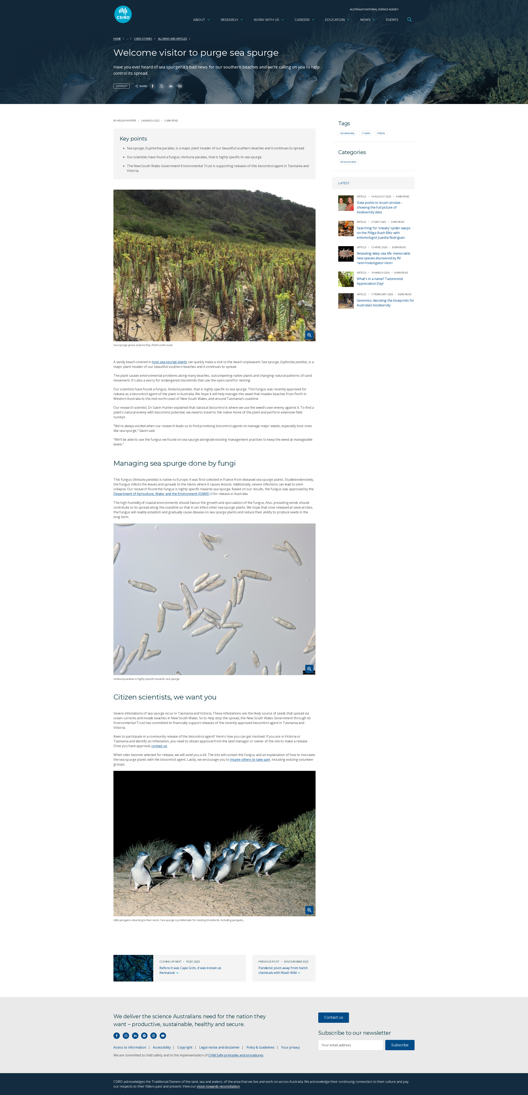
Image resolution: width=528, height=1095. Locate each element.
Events (392, 20)
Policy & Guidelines (260, 1047)
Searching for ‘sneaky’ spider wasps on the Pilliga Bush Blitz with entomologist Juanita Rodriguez (383, 233)
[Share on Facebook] (152, 86)
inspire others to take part (250, 759)
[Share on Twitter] (161, 86)
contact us (159, 746)
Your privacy (290, 1047)
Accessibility (162, 1047)
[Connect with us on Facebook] (116, 1035)
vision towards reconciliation (218, 1086)
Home (117, 38)
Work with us (266, 20)
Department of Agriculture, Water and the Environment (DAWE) (161, 493)
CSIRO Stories (143, 38)
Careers (302, 20)
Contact (121, 85)
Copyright (184, 1047)
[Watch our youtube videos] (163, 1035)
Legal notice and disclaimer (219, 1047)
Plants (381, 133)
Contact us (333, 1017)
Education (335, 20)
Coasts (366, 133)
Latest (344, 183)
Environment (348, 161)
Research (229, 20)
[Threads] (153, 1035)
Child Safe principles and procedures (235, 1055)
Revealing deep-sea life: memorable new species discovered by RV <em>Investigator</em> (383, 258)
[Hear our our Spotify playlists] (144, 1035)
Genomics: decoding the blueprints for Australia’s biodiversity (385, 302)
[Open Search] (409, 19)
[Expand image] (214, 265)
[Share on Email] (180, 86)
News (365, 20)
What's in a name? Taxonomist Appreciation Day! (380, 281)
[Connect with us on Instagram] (126, 1035)
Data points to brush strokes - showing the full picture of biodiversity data (380, 207)
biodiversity (347, 133)
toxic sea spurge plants (169, 362)
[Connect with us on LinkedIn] (135, 1035)
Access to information (129, 1047)
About (199, 20)
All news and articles (172, 38)
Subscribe (399, 1045)
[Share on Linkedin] (171, 86)
